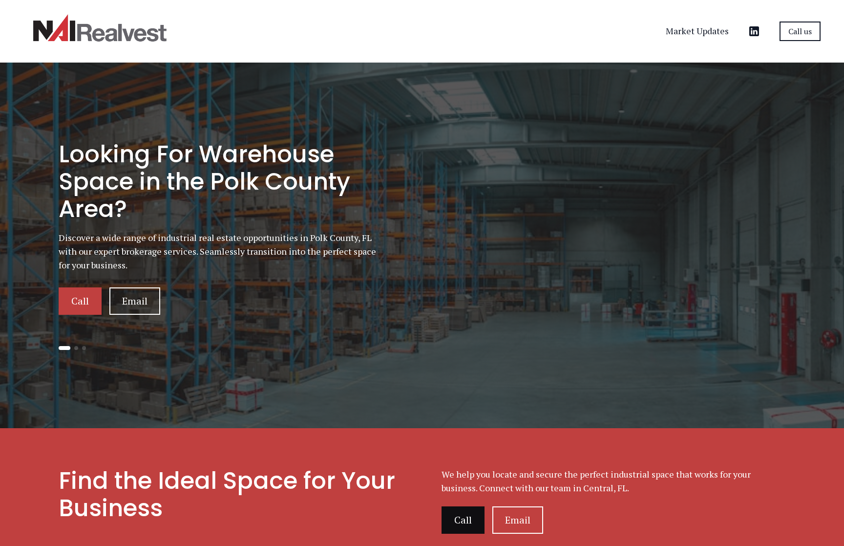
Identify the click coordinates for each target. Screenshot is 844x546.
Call (80, 300)
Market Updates (697, 31)
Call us (800, 31)
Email (135, 300)
